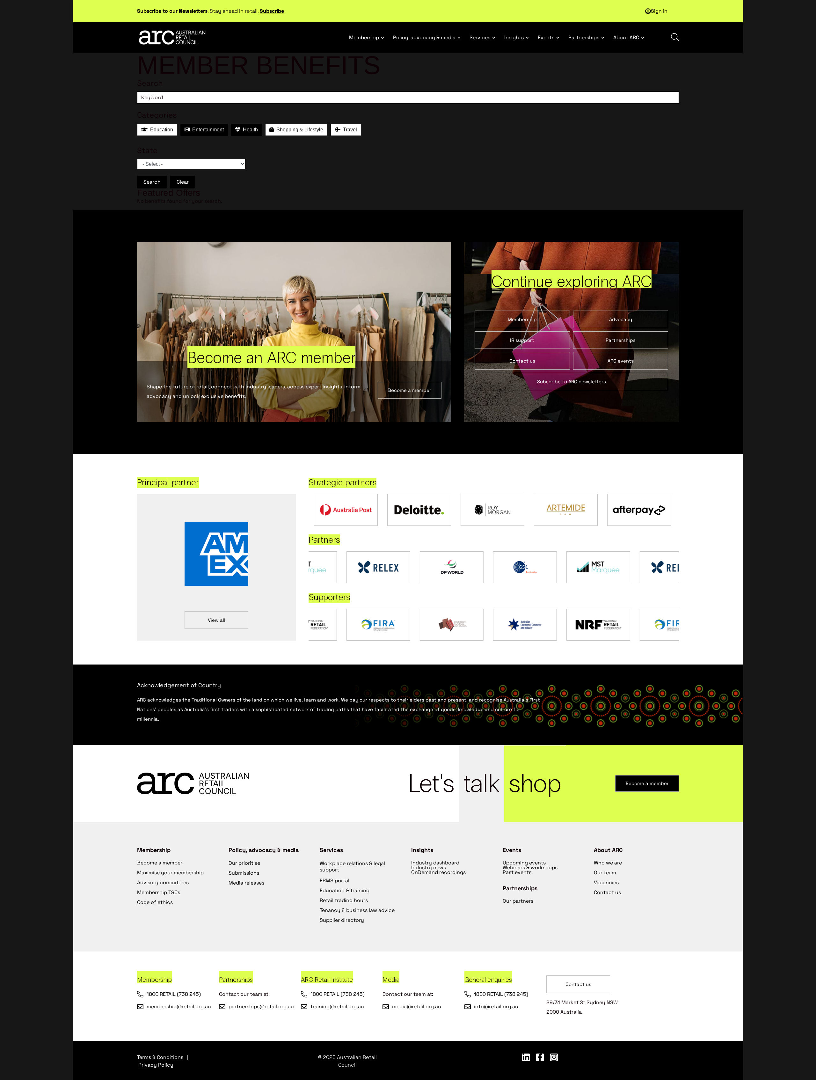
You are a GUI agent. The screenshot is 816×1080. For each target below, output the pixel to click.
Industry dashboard (435, 862)
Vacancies (606, 882)
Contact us (607, 892)
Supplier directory (342, 920)
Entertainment (207, 129)
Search (152, 182)
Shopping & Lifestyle (298, 129)
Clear (183, 182)
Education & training (344, 890)
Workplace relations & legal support (352, 866)
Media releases (246, 882)
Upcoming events (524, 862)
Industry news (428, 867)
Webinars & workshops (530, 867)
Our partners (518, 901)
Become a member (159, 862)
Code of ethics (155, 902)
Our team (605, 872)
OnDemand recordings (438, 872)
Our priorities (244, 863)
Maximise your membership (170, 872)
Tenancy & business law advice (357, 910)
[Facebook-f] (540, 1057)
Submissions (244, 873)
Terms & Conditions (160, 1057)
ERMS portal (334, 880)
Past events (517, 872)
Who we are (608, 862)
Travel (348, 129)
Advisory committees (163, 882)
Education (160, 129)
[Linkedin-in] (526, 1057)
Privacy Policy (155, 1065)
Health (249, 129)
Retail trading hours (344, 900)
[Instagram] (554, 1057)
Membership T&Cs (158, 892)
